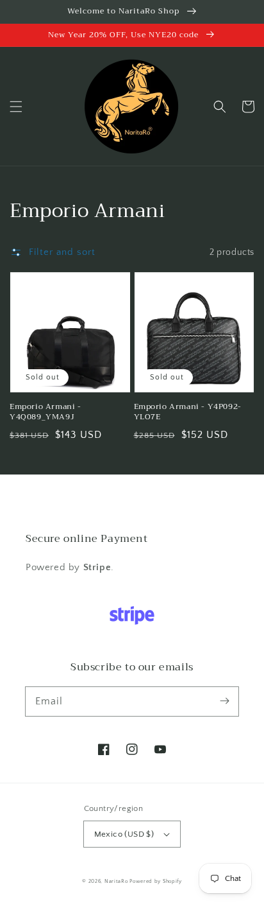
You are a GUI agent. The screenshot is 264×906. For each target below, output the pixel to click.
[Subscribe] (224, 701)
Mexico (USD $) (124, 834)
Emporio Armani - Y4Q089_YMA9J (45, 412)
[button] (16, 106)
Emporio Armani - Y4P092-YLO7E (188, 412)
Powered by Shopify (155, 881)
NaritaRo (116, 881)
